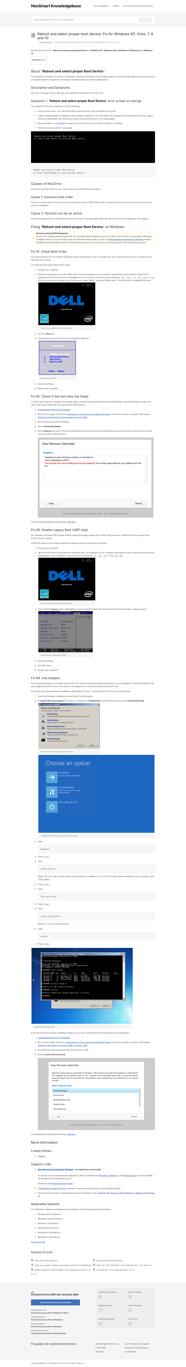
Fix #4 (69, 128)
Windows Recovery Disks (61, 1183)
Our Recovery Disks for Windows (138, 6)
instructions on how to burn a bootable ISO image (88, 414)
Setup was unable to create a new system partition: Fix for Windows (63, 1265)
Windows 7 (114, 1175)
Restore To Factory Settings (136, 1348)
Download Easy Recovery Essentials (54, 409)
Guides (116, 6)
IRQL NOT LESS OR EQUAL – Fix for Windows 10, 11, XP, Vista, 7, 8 (124, 1265)
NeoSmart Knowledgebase (56, 5)
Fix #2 (61, 123)
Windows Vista (130, 1175)
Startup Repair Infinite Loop (107, 1344)
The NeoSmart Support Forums (52, 1188)
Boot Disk (100, 1352)
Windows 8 (103, 1175)
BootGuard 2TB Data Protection (110, 1260)
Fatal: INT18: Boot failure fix (46, 1260)
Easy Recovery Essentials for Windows (126, 239)
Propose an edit (38, 1242)
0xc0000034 (130, 1352)
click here (71, 522)
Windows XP (104, 1193)
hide (43, 60)
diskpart (41, 1156)
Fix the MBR (101, 1348)
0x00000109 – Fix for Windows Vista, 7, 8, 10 (115, 1270)
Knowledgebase (101, 6)
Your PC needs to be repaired (137, 1344)
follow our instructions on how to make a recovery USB (62, 417)
